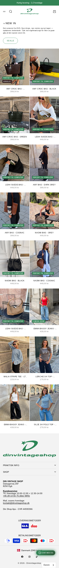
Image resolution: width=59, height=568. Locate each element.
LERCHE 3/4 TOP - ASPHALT (44, 377)
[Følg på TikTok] (37, 556)
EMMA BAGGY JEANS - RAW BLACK (15, 425)
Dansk (47, 565)
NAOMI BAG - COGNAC (44, 281)
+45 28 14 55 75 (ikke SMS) (16, 496)
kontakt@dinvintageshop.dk (16, 503)
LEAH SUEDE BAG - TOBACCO (14, 329)
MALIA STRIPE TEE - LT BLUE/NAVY (15, 377)
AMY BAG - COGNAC (14, 233)
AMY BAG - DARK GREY (44, 185)
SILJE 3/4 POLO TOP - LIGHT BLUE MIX (44, 425)
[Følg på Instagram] (29, 556)
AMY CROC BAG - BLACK (44, 89)
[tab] (9, 23)
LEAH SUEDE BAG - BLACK (14, 185)
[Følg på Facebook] (22, 556)
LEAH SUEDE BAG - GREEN (44, 137)
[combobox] (49, 565)
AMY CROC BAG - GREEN (14, 137)
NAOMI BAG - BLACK (15, 281)
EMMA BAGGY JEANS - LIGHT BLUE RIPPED (44, 329)
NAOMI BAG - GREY (44, 233)
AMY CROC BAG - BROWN (14, 89)
